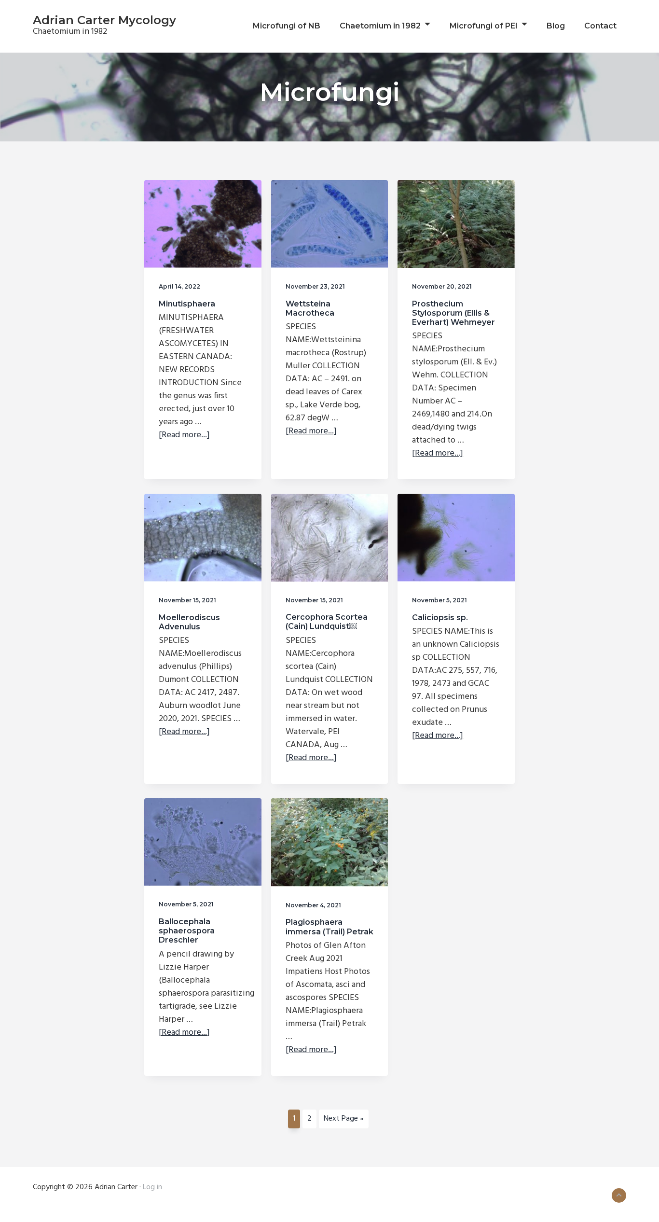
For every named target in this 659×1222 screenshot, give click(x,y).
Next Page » (343, 1120)
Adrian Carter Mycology (104, 20)
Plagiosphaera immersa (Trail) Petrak (329, 926)
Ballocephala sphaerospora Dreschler (187, 930)
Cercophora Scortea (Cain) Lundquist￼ (327, 621)
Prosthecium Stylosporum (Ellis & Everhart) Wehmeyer (453, 313)
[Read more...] (184, 435)
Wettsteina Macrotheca (310, 308)
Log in (152, 1187)
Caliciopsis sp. (440, 617)
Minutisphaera (187, 303)
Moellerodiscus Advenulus (189, 622)
